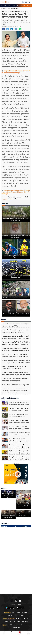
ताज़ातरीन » (4, 320)
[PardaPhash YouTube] (20, 602)
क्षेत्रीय (9, 5)
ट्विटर (11, 199)
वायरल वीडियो (17, 621)
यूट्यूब (6, 199)
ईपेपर (16, 615)
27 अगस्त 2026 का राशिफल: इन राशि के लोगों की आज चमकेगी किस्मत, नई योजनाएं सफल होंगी (15, 380)
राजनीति (23, 5)
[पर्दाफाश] (5, 2)
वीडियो (18, 612)
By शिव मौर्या (4, 26)
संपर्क (16, 625)
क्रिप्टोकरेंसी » (4, 523)
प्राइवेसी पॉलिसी (16, 627)
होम (5, 5)
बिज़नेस (29, 5)
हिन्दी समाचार (3, 8)
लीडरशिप (21, 625)
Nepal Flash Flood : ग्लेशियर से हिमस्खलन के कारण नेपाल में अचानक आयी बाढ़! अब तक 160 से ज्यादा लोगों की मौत (16, 375)
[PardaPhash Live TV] (26, 2)
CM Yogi (26, 618)
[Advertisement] (16, 577)
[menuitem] (5, 5)
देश (14, 5)
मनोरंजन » (3, 488)
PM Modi (18, 618)
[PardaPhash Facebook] (12, 602)
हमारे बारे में (10, 625)
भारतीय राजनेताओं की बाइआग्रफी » (10, 398)
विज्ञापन (27, 625)
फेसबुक (3, 199)
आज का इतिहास (8, 621)
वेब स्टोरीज (24, 612)
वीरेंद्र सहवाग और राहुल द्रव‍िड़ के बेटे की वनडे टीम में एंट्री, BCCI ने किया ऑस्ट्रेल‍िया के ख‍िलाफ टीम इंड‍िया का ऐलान (16, 343)
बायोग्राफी (10, 615)
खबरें (13, 612)
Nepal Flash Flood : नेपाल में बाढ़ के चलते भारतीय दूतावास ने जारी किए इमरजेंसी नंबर (14, 392)
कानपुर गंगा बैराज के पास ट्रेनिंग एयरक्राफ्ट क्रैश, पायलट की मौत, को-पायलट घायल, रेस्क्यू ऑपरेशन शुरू (15, 331)
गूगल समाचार (22, 615)
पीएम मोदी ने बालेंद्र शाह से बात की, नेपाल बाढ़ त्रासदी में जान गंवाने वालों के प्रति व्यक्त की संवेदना (15, 367)
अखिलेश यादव (25, 621)
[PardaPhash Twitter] (16, 602)
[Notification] (23, 2)
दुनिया (18, 5)
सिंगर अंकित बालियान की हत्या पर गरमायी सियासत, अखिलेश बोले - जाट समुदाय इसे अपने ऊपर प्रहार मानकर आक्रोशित (16, 361)
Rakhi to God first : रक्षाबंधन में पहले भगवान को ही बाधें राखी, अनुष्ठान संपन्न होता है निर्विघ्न (15, 325)
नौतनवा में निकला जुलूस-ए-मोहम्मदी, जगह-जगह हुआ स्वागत (15, 384)
